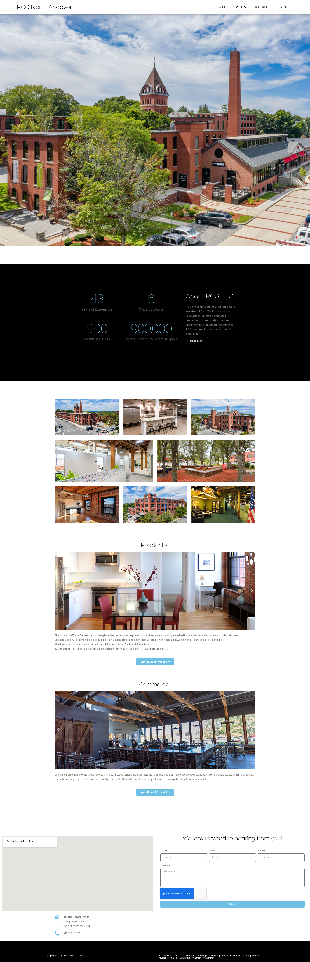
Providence (163, 958)
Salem (174, 958)
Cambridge (201, 955)
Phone (261, 850)
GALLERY (240, 7)
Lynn (247, 955)
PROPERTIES (261, 7)
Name (163, 850)
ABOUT (223, 7)
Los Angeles (236, 955)
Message (165, 865)
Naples (255, 955)
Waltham (196, 958)
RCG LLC (177, 955)
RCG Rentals (164, 955)
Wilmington (208, 958)
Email (212, 850)
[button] (58, 590)
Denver (224, 955)
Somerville (185, 958)
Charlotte (213, 955)
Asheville (189, 955)
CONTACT (283, 7)
